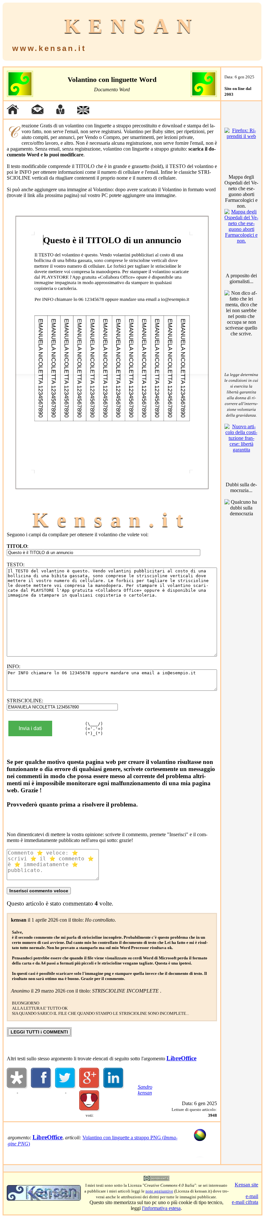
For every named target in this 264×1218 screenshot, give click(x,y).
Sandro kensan (145, 1089)
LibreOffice (181, 1058)
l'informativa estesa (161, 1208)
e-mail (252, 1196)
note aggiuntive (159, 1191)
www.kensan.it (49, 48)
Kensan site (246, 1184)
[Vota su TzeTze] (89, 1110)
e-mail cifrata (245, 1202)
